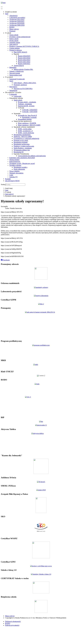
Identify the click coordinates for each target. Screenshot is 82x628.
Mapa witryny (10, 616)
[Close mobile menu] (2, 8)
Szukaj (3, 184)
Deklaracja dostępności (13, 621)
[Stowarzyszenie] (41, 473)
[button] (5, 260)
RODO (7, 623)
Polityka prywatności (12, 625)
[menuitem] (11, 12)
